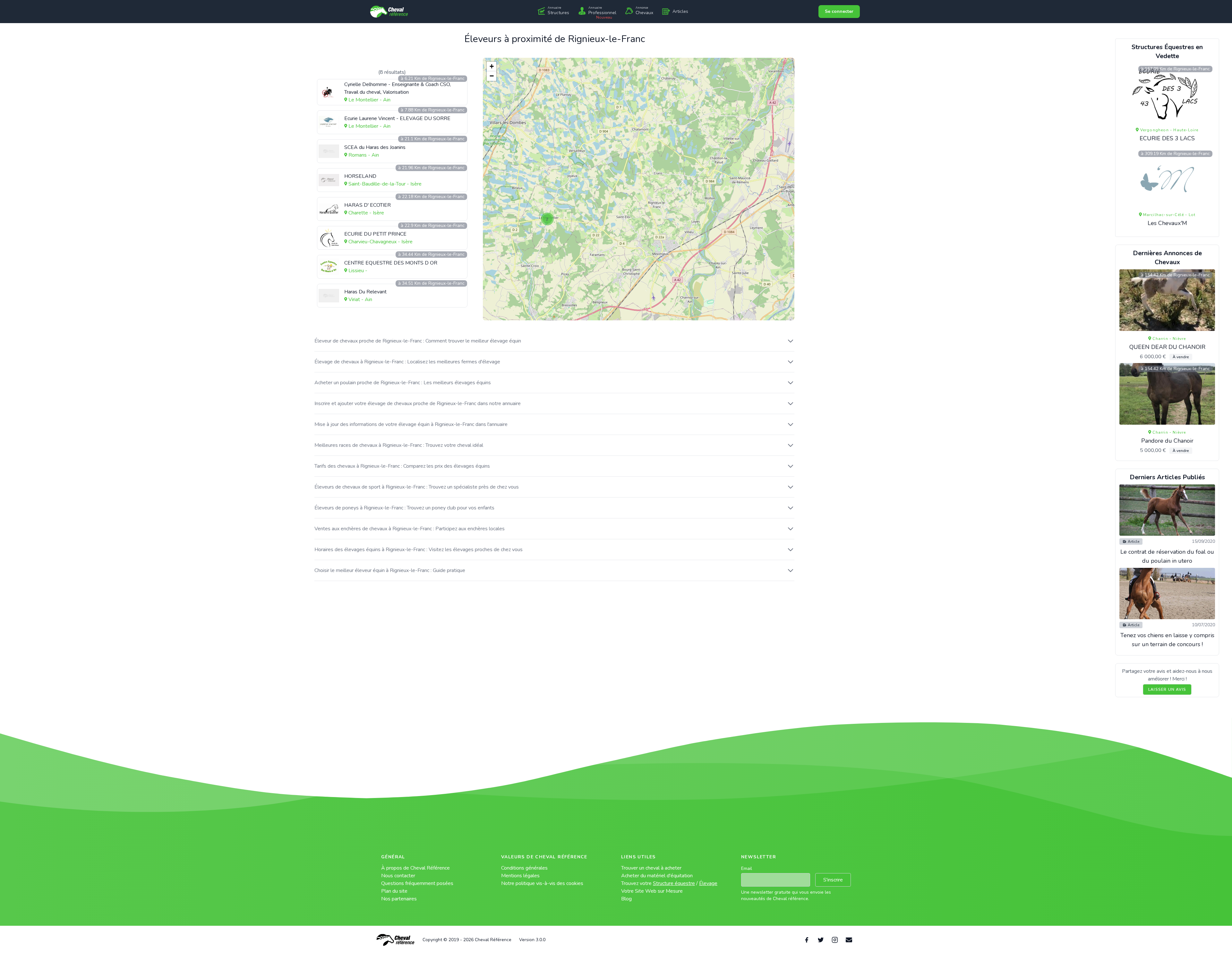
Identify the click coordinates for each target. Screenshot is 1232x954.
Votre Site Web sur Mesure (652, 891)
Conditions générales (524, 868)
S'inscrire (833, 879)
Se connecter (839, 11)
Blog (626, 898)
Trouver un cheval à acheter (651, 868)
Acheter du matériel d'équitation (657, 875)
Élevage (708, 883)
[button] (547, 218)
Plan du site (394, 891)
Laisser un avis (1167, 689)
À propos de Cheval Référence (415, 868)
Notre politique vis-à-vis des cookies (542, 883)
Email (746, 868)
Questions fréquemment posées (417, 883)
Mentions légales (520, 875)
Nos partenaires (399, 898)
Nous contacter (398, 875)
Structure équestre (674, 883)
